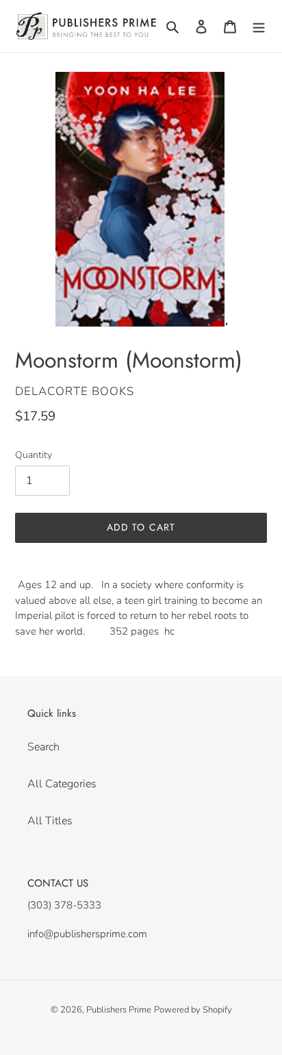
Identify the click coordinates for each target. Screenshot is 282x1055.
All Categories (62, 783)
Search (43, 746)
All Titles (50, 820)
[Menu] (258, 26)
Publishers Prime (118, 1010)
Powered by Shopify (193, 1010)
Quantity (33, 454)
